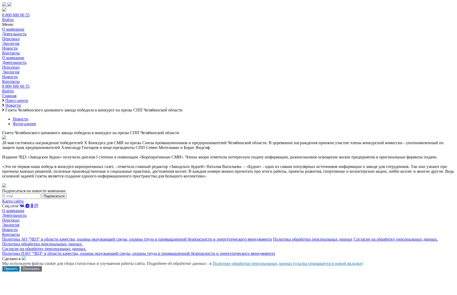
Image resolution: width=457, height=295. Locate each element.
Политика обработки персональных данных (313, 239)
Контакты (11, 53)
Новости (10, 48)
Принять (10, 269)
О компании (13, 29)
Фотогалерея (24, 123)
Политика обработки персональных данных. (42, 244)
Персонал (11, 38)
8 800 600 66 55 (16, 15)
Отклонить (31, 269)
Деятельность (14, 34)
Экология (10, 43)
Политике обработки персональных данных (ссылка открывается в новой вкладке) (288, 263)
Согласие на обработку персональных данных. (396, 239)
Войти (8, 19)
